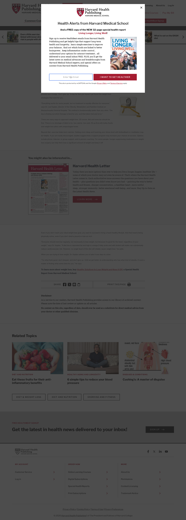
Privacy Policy (102, 83)
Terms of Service (116, 83)
